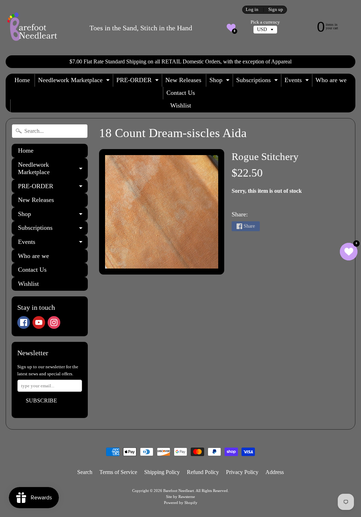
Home (22, 80)
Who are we (331, 80)
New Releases (183, 80)
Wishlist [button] (180, 105)
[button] (231, 27)
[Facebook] (23, 322)
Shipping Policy (162, 472)
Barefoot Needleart (178, 490)
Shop (220, 81)
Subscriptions (258, 81)
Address (274, 472)
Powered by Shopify (180, 502)
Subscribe (41, 401)
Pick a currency (265, 22)
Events (297, 81)
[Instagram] (54, 322)
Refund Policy (203, 472)
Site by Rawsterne (180, 496)
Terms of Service (118, 472)
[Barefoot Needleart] (32, 28)
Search (84, 472)
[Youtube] (38, 322)
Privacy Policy (242, 472)
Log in (252, 9)
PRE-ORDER (138, 81)
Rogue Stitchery (265, 156)
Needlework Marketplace (74, 81)
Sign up (275, 9)
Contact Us (180, 92)
